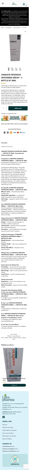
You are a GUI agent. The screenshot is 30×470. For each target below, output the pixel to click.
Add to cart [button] (14, 385)
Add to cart (18, 108)
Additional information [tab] (7, 146)
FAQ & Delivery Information (9, 430)
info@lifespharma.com (8, 446)
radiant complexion (17, 337)
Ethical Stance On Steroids (9, 436)
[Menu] (4, 3)
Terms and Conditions (8, 433)
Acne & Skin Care (16, 27)
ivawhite (10, 337)
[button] (24, 4)
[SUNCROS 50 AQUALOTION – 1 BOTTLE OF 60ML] (14, 365)
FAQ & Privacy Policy (7, 427)
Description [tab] (4, 143)
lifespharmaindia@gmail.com (10, 449)
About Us (4, 425)
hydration (6, 337)
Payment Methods (7, 439)
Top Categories (8, 27)
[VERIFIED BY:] (15, 459)
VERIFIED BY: (15, 464)
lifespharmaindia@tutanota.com (10, 451)
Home (2, 27)
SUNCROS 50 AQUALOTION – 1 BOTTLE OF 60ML (14, 379)
